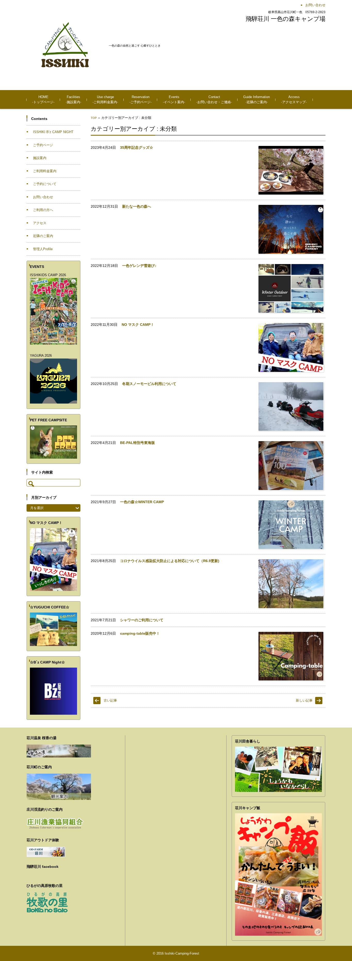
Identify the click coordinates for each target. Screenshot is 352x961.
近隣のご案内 (43, 236)
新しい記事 (304, 700)
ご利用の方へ (43, 210)
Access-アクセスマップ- (294, 99)
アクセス (39, 223)
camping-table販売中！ (140, 633)
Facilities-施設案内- (73, 99)
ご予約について (44, 184)
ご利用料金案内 (44, 171)
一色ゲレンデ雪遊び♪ (139, 266)
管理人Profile (43, 249)
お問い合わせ (43, 197)
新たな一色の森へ (136, 206)
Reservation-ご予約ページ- (140, 99)
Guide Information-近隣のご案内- (256, 99)
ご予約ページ (43, 145)
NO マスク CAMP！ (138, 324)
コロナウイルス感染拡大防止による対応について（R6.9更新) (169, 561)
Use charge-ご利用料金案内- (105, 99)
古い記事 (110, 700)
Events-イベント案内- (174, 99)
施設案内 (39, 158)
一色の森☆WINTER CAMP (142, 502)
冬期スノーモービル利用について (149, 384)
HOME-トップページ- (43, 99)
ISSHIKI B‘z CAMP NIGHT (53, 132)
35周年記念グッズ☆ (136, 147)
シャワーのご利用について (141, 620)
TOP (94, 117)
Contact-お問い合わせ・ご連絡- (214, 99)
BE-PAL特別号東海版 (137, 443)
